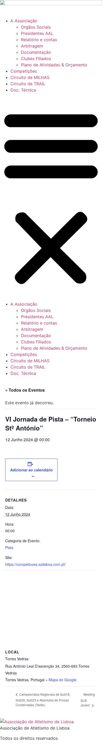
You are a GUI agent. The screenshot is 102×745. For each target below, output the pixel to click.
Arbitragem (32, 46)
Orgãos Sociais (36, 27)
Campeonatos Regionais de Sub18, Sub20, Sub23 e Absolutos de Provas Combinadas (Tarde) (43, 699)
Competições (23, 71)
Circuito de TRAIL (27, 83)
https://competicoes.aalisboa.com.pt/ (35, 564)
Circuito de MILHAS (29, 77)
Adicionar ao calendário (31, 469)
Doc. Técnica (23, 90)
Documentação (36, 52)
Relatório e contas (39, 39)
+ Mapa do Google (61, 679)
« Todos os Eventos (25, 390)
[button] (51, 197)
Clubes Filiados (36, 58)
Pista (9, 547)
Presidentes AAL (37, 33)
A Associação (23, 20)
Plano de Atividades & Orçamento (54, 64)
